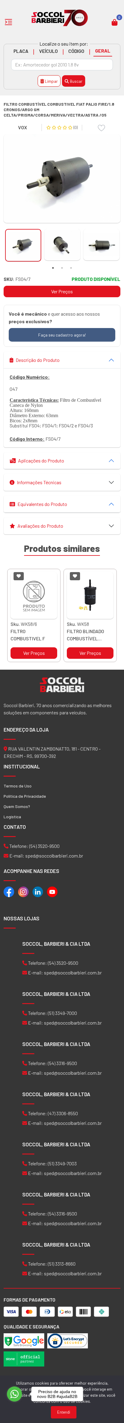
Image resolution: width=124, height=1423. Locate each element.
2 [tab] (62, 268)
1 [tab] (53, 268)
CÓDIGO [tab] (76, 51)
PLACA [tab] (21, 51)
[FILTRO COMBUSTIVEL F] (34, 595)
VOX (22, 127)
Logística (12, 816)
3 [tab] (71, 268)
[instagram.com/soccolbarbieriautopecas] (23, 891)
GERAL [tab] (102, 50)
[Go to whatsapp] (14, 1394)
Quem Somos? (17, 806)
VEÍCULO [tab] (48, 51)
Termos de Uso (18, 785)
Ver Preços (62, 291)
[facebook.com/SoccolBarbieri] (9, 891)
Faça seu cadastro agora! (62, 334)
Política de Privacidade (25, 796)
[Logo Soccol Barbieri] (59, 17)
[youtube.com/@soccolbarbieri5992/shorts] (52, 891)
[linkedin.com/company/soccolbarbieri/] (38, 891)
